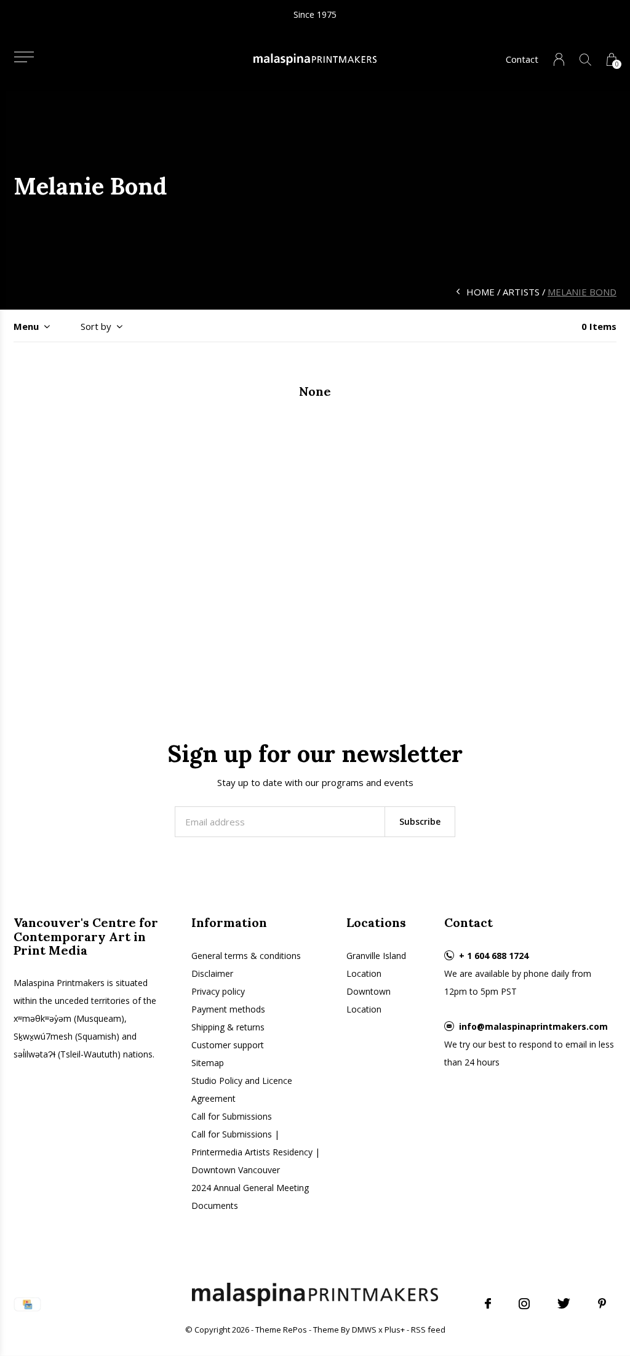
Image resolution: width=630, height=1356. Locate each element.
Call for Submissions (231, 1116)
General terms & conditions (246, 955)
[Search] (585, 59)
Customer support (227, 1045)
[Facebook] (488, 1303)
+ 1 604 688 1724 (493, 955)
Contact (522, 59)
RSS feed (428, 1329)
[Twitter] (563, 1303)
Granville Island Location (376, 964)
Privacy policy (218, 991)
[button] (24, 57)
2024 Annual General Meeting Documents (250, 1196)
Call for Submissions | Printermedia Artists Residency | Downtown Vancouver (255, 1152)
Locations (376, 922)
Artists (521, 292)
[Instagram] (524, 1303)
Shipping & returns (228, 1027)
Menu (26, 326)
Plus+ (395, 1329)
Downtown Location (368, 1000)
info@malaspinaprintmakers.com (533, 1026)
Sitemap (207, 1063)
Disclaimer (212, 973)
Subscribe (420, 821)
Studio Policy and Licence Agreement (241, 1089)
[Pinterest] (602, 1303)
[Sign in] (559, 59)
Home (480, 292)
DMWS (364, 1329)
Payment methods (228, 1009)
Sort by (96, 326)
